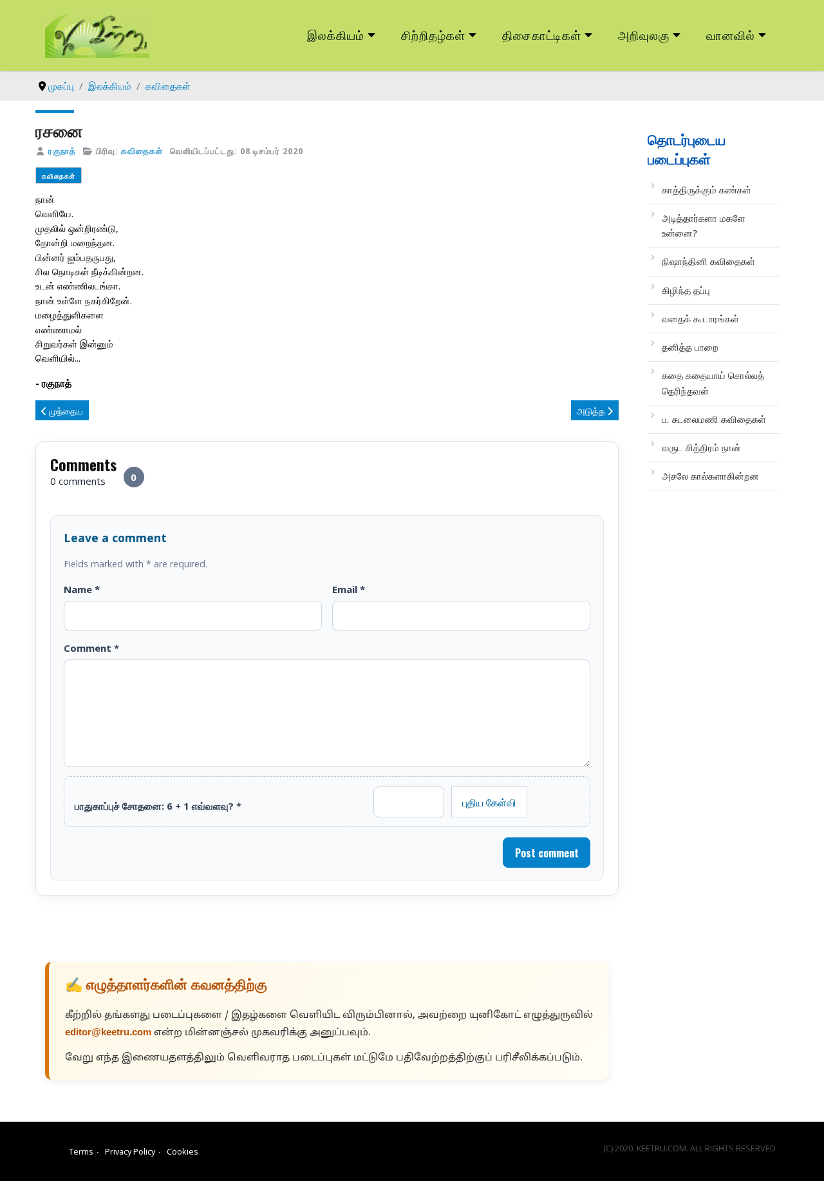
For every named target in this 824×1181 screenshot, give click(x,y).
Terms (81, 1151)
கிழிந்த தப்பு (686, 290)
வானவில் (730, 34)
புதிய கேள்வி (489, 802)
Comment (91, 647)
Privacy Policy (130, 1151)
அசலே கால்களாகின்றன (710, 475)
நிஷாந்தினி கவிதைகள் (708, 261)
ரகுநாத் (62, 151)
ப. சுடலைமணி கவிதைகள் (715, 419)
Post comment (547, 853)
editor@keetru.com (108, 1033)
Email (348, 589)
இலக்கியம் (335, 34)
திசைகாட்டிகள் (542, 34)
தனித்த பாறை (690, 346)
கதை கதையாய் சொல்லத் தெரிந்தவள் (713, 382)
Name (82, 589)
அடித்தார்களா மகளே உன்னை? (703, 225)
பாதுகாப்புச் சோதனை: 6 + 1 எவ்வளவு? (158, 805)
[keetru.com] (97, 34)
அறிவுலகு (644, 34)
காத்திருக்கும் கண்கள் (706, 189)
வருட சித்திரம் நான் (701, 447)
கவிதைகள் (142, 151)
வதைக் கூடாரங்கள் (700, 318)
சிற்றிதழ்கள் (433, 34)
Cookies (182, 1151)
